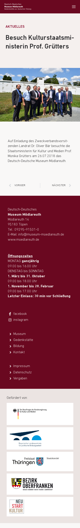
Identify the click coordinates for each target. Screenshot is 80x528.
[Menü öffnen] (74, 6)
